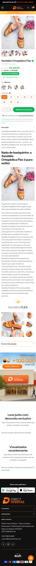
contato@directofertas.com (11, 539)
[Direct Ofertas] (18, 7)
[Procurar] (28, 8)
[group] (18, 32)
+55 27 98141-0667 (7, 536)
